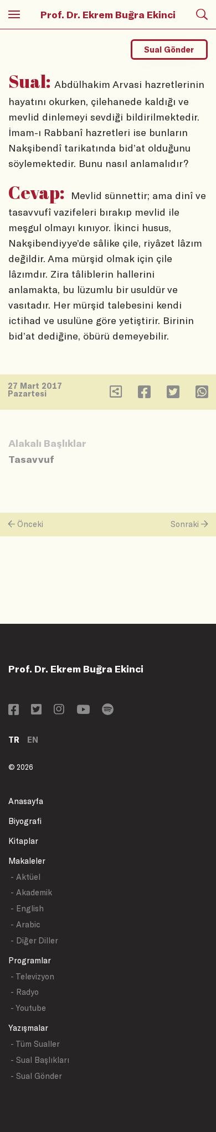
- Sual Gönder (36, 1076)
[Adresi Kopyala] (116, 394)
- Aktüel (25, 876)
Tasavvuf (31, 459)
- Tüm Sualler (35, 1043)
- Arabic (25, 924)
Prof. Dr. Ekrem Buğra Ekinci (108, 14)
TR (13, 739)
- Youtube (28, 1008)
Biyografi (25, 821)
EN (32, 739)
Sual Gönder (169, 49)
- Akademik (31, 892)
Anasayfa (25, 801)
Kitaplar (23, 841)
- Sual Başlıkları (40, 1060)
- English (27, 908)
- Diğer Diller (34, 940)
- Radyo (25, 992)
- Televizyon (32, 976)
